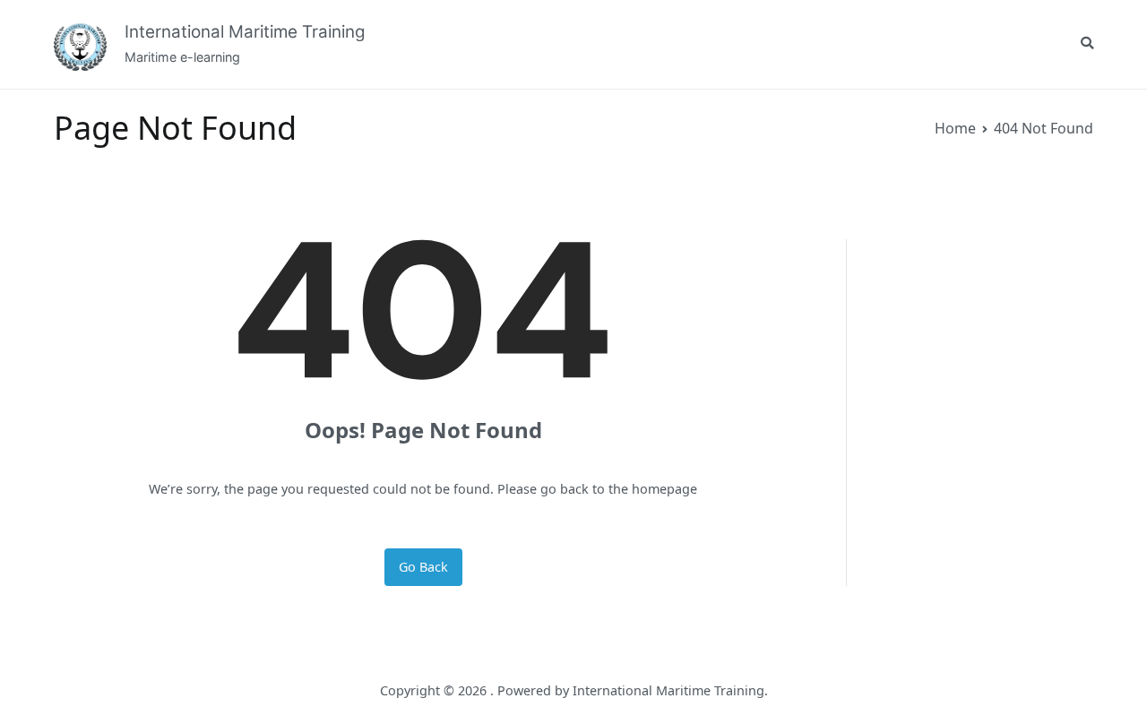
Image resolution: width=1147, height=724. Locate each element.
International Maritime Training (245, 32)
